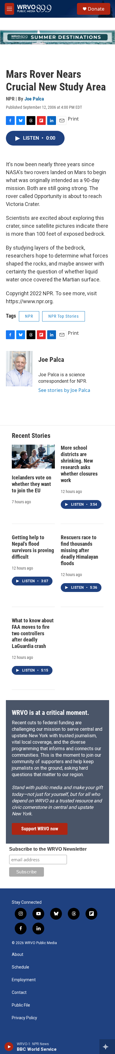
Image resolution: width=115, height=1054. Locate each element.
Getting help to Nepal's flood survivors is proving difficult (33, 547)
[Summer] (57, 37)
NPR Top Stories (63, 316)
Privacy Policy (24, 1018)
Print (73, 119)
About (17, 954)
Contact (19, 992)
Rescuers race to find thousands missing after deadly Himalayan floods (79, 550)
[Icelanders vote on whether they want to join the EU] (33, 457)
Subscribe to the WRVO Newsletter (48, 849)
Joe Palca (34, 99)
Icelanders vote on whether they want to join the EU (31, 484)
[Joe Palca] (19, 368)
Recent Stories (31, 435)
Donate (96, 8)
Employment (24, 980)
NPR (29, 316)
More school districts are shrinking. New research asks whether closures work (79, 464)
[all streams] (107, 1046)
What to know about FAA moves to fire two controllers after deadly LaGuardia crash (33, 633)
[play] (9, 1047)
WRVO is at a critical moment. (50, 712)
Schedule (20, 967)
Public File (21, 1005)
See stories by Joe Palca (64, 390)
